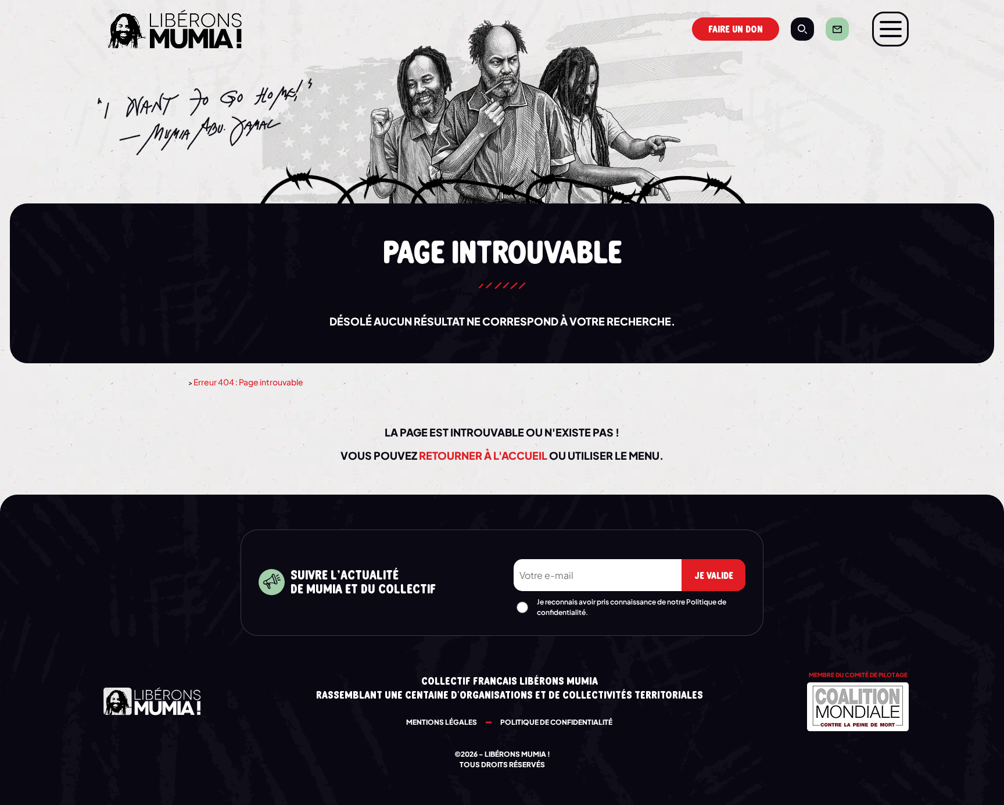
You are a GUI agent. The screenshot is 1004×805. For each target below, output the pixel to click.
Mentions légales (441, 722)
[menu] (890, 29)
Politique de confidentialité (556, 722)
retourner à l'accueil (483, 455)
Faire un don (735, 29)
